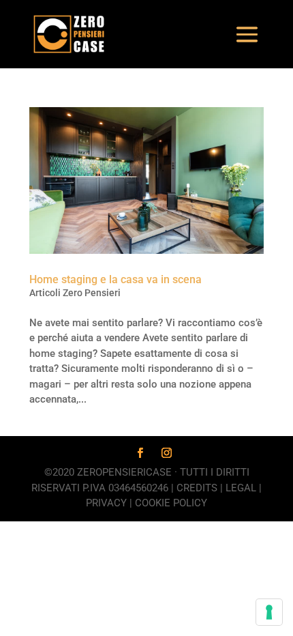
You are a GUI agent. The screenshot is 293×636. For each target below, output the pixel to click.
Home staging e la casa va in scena (115, 279)
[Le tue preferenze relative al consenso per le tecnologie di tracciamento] (269, 612)
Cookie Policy (171, 503)
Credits (196, 488)
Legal (241, 488)
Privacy (106, 503)
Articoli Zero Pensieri (75, 292)
